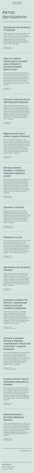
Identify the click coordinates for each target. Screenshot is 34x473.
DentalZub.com (17, 2)
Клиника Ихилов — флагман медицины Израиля (13, 417)
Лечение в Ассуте (12, 237)
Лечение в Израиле (13, 207)
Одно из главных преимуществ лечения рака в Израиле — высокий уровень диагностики (15, 64)
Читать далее (16, 43)
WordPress (11, 468)
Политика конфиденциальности (8, 466)
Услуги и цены (13, 328)
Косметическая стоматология (12, 368)
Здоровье (8, 123)
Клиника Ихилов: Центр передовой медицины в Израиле (15, 382)
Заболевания (9, 48)
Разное (8, 89)
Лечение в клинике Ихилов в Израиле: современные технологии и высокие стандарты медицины (17, 343)
